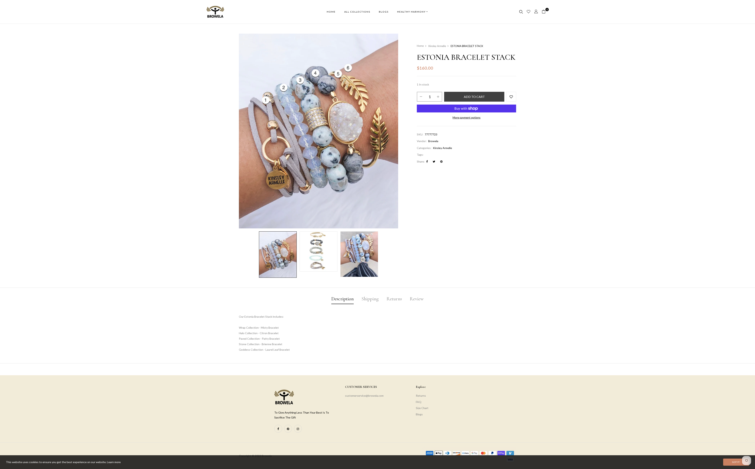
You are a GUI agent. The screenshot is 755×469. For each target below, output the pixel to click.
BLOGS (384, 11)
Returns (421, 395)
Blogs (419, 414)
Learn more (114, 462)
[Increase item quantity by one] (438, 96)
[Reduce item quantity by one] (421, 96)
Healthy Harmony (411, 11)
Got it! (736, 462)
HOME (331, 11)
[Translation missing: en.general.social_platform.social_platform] (278, 429)
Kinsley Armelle (442, 148)
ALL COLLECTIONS (357, 11)
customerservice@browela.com (364, 395)
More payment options (467, 117)
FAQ (418, 402)
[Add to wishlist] (511, 97)
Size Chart (422, 408)
